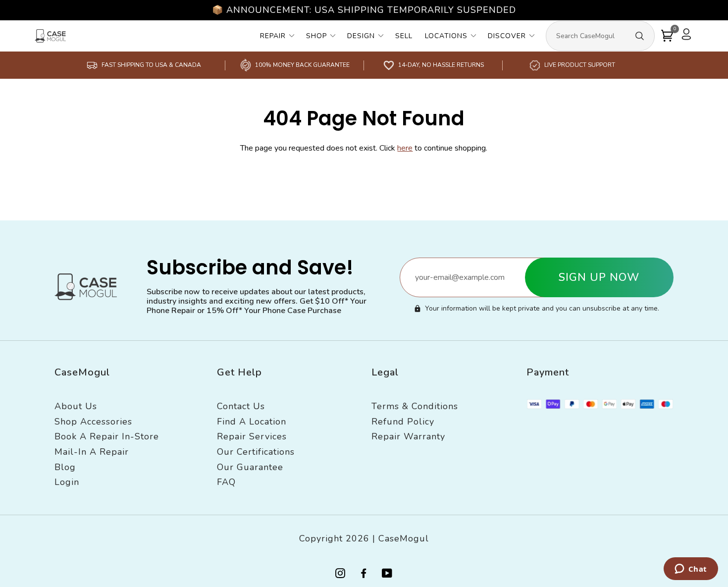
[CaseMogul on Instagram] (340, 574)
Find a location (251, 421)
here (405, 148)
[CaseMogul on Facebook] (364, 574)
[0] (667, 36)
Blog (65, 467)
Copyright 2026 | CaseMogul (364, 538)
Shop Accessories (93, 421)
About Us (75, 406)
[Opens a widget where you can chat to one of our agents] (690, 569)
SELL (404, 36)
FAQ (226, 482)
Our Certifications (256, 452)
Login (66, 482)
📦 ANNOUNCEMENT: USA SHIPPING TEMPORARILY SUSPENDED (364, 10)
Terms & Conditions (414, 406)
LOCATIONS (446, 36)
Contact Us (241, 406)
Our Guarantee (250, 467)
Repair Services (252, 436)
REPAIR (273, 36)
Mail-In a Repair (91, 452)
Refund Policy (402, 421)
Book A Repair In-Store (106, 436)
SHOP (316, 36)
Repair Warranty (408, 436)
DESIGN (361, 36)
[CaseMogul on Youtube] (387, 574)
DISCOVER (507, 36)
